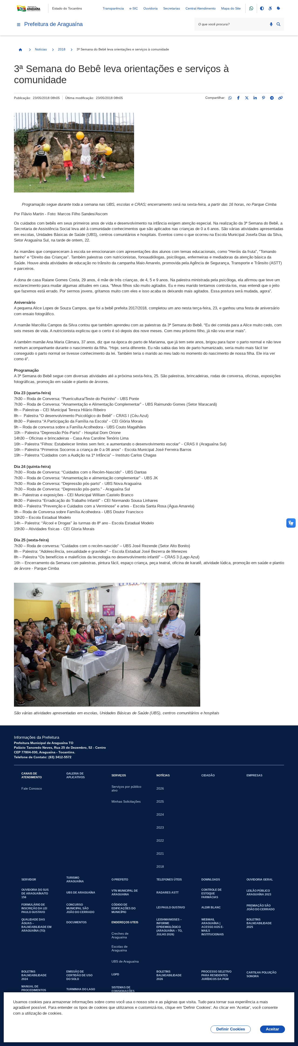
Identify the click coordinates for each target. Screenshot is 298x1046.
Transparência (113, 8)
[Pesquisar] (278, 24)
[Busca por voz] (271, 24)
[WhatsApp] (230, 98)
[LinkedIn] (255, 98)
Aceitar (272, 1029)
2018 (61, 49)
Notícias (41, 49)
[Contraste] (261, 8)
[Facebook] (238, 98)
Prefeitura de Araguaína (53, 24)
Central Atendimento (201, 8)
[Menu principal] (18, 24)
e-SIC (133, 8)
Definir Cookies (230, 1029)
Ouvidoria (150, 8)
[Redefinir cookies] (278, 8)
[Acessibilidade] (270, 8)
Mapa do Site (231, 8)
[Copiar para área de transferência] (280, 98)
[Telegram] (272, 98)
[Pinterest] (263, 98)
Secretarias (171, 8)
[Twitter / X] (247, 98)
